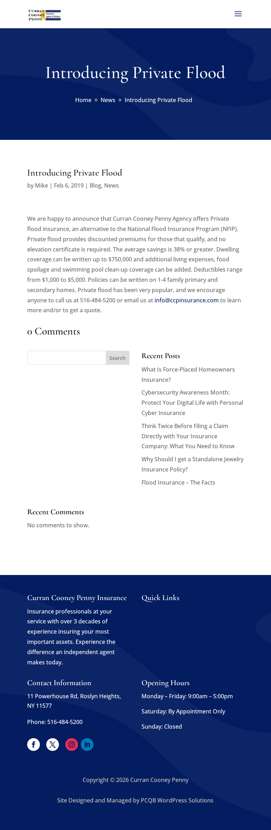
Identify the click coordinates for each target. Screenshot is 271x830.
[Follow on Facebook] (33, 744)
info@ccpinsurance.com (187, 300)
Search (117, 358)
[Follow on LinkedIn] (87, 744)
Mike (41, 185)
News (111, 185)
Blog (95, 185)
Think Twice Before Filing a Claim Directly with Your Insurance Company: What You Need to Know (188, 436)
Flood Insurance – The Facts (178, 482)
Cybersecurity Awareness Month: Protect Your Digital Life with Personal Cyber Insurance (192, 403)
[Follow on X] (52, 744)
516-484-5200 (65, 722)
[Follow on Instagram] (71, 744)
